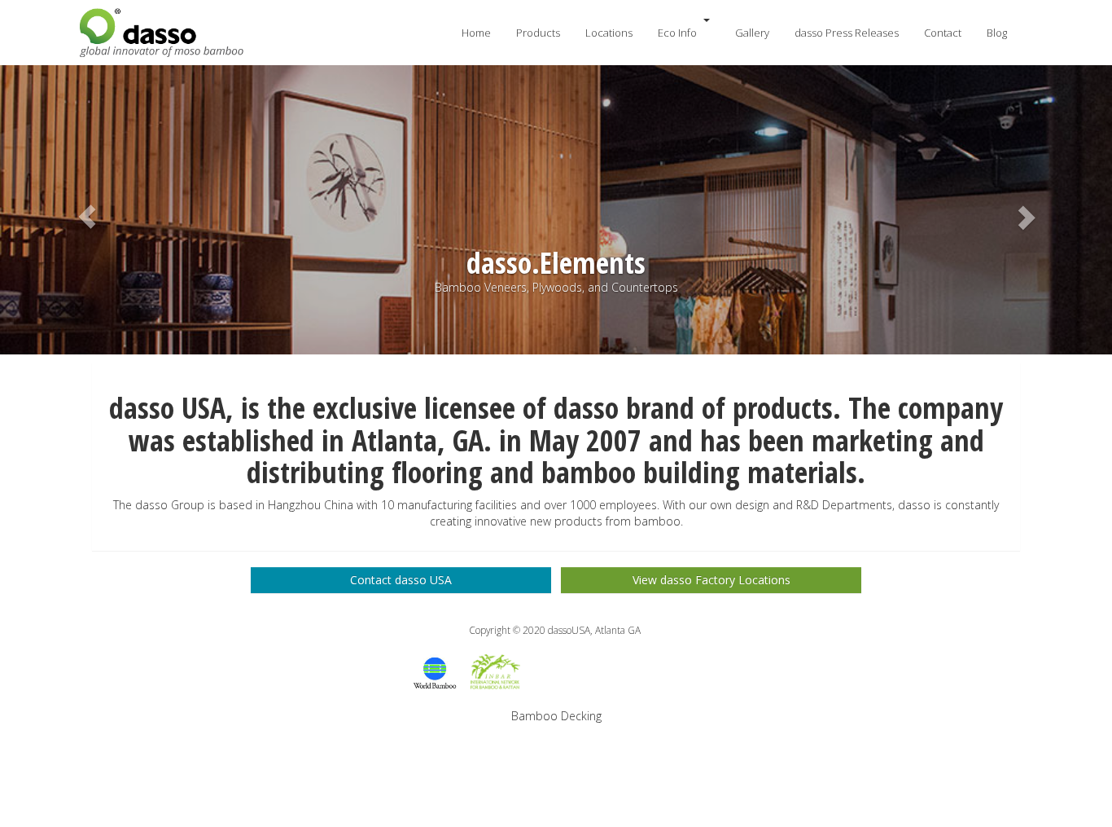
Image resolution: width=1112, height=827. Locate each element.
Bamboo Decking (556, 716)
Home (476, 32)
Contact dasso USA (401, 579)
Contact (942, 32)
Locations (609, 32)
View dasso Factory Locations (711, 579)
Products (538, 32)
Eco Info (677, 32)
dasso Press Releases (847, 32)
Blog (997, 32)
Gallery (752, 32)
